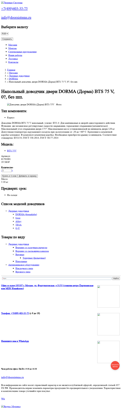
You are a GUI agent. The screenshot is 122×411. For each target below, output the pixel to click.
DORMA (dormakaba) (26, 214)
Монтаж (12, 48)
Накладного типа (24, 268)
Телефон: (6, 313)
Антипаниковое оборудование (23, 264)
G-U (17, 228)
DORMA (13, 78)
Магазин (12, 44)
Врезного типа (22, 271)
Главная (11, 69)
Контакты (13, 62)
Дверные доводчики (19, 75)
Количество (7, 167)
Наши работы (15, 55)
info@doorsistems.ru (16, 17)
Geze (17, 218)
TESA (18, 224)
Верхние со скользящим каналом (32, 251)
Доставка (13, 58)
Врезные (19, 254)
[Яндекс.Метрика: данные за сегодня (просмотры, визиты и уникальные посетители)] (11, 406)
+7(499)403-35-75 (14, 9)
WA (3, 398)
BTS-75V (12, 150)
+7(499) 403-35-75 (20, 313)
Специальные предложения (22, 51)
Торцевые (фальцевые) (34, 258)
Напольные (21, 261)
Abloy (18, 221)
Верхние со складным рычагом (31, 247)
